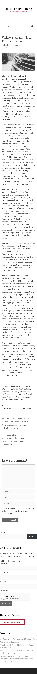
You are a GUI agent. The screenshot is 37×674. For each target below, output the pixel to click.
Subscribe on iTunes (13, 622)
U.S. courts (13, 108)
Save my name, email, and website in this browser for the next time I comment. (19, 511)
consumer (11, 95)
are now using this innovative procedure (18, 320)
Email (3, 581)
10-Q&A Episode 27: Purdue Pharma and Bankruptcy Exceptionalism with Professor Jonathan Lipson (16, 658)
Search (2, 533)
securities (23, 95)
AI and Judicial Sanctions (9, 642)
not (5, 108)
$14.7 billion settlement (11, 90)
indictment (9, 84)
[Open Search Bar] (32, 26)
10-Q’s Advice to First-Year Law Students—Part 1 (18, 639)
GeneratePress (29, 671)
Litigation (6, 428)
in (7, 108)
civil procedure (10, 425)
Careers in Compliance (13, 435)
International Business (20, 421)
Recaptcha (4, 590)
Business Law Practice (13, 418)
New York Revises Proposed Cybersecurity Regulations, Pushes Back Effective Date (18, 441)
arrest (20, 84)
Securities (15, 428)
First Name (4, 564)
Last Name (4, 572)
